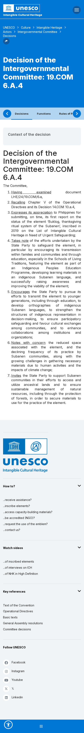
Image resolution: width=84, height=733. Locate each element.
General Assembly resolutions (23, 623)
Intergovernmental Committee (37, 31)
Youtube (17, 679)
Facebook (18, 662)
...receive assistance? (17, 500)
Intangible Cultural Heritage (22, 14)
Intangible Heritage (49, 27)
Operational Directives (18, 611)
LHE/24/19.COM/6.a (26, 197)
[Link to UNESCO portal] (28, 8)
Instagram (18, 671)
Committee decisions (17, 629)
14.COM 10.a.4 (63, 207)
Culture (26, 27)
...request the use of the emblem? (25, 524)
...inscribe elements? (16, 506)
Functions (44, 113)
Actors (7, 31)
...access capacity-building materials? (27, 512)
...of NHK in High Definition (20, 573)
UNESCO (9, 27)
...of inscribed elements (18, 561)
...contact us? (11, 530)
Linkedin (17, 697)
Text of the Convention (18, 605)
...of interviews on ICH (17, 567)
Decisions (22, 113)
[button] (6, 43)
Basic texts (10, 617)
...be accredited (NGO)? (19, 518)
